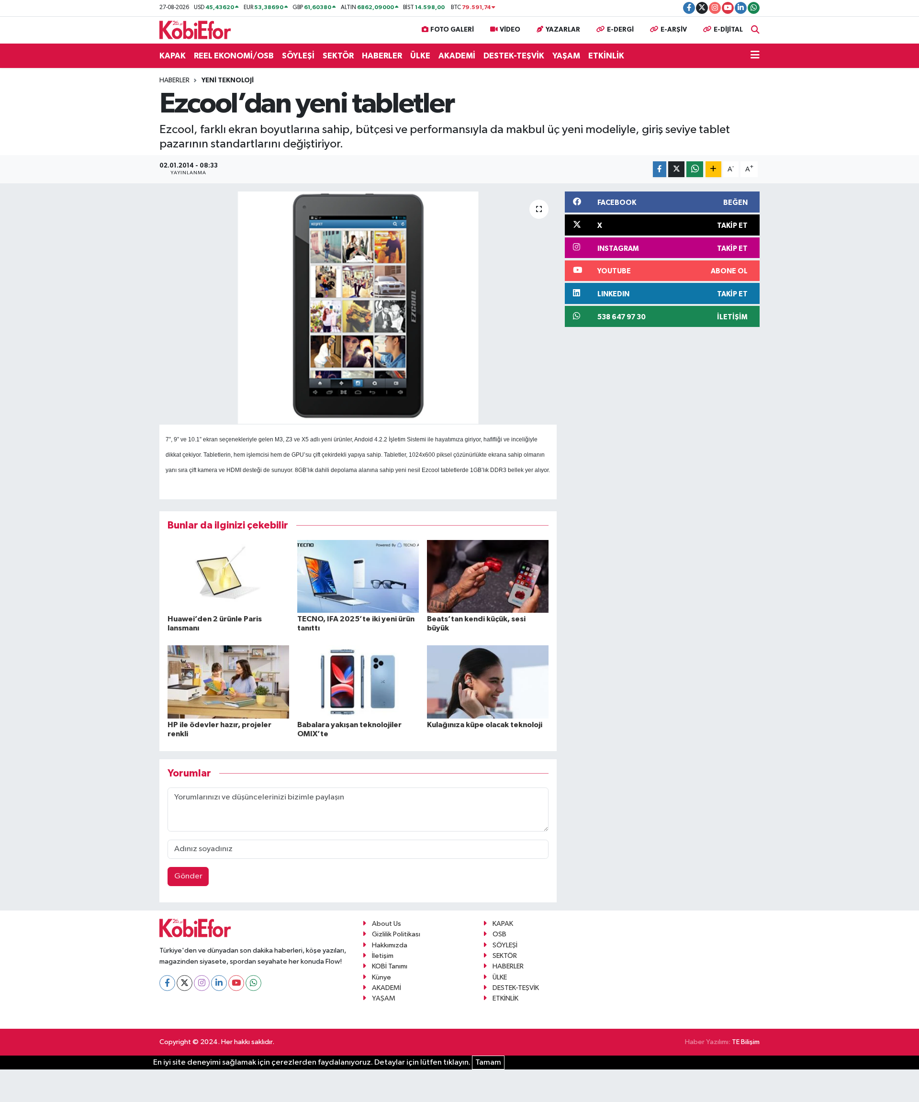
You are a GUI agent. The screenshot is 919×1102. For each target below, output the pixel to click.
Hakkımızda (389, 945)
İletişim (382, 955)
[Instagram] (202, 983)
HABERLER (382, 56)
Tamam (488, 1062)
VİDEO (510, 29)
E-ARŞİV (674, 29)
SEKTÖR (338, 56)
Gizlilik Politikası (396, 934)
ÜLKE (420, 56)
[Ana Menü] (755, 56)
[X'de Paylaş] (676, 169)
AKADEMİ (456, 56)
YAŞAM (566, 56)
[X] (184, 983)
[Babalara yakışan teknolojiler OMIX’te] (358, 681)
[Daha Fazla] (713, 169)
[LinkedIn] (219, 983)
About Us (386, 923)
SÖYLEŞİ (298, 56)
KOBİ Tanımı (389, 966)
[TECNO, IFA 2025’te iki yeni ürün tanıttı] (358, 576)
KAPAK (172, 56)
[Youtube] (236, 983)
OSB (499, 934)
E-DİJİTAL (728, 29)
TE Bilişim (746, 1042)
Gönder (188, 876)
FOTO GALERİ (452, 29)
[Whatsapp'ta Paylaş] (694, 169)
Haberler (174, 80)
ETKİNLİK (606, 56)
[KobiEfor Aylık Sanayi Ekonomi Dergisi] (195, 29)
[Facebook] (167, 983)
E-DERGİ (620, 29)
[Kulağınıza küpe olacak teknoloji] (488, 681)
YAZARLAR (563, 29)
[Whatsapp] (253, 983)
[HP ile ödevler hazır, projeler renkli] (228, 681)
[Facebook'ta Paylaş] (659, 169)
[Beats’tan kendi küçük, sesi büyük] (488, 576)
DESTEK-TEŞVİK (513, 56)
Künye (381, 977)
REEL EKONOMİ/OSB (234, 56)
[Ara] (755, 30)
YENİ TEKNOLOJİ (228, 80)
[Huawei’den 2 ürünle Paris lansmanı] (228, 576)
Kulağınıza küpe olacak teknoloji (484, 725)
